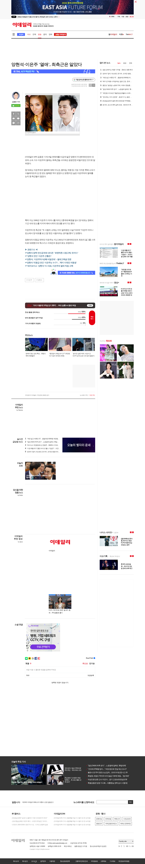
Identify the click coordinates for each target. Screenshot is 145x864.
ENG (112, 16)
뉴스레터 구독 (84, 395)
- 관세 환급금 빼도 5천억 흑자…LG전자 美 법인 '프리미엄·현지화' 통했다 (30, 821)
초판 (127, 16)
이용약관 (52, 861)
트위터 (18, 114)
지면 (122, 16)
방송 (39, 34)
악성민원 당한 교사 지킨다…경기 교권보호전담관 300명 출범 (109, 779)
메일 (13, 118)
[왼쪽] (52, 463)
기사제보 (112, 861)
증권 (124, 63)
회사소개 (16, 861)
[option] (54, 17)
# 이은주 (29, 280)
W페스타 (117, 819)
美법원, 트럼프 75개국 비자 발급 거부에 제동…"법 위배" (107, 776)
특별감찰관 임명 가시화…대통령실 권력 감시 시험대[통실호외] (110, 783)
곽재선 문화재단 (125, 823)
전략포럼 (108, 819)
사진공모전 (127, 819)
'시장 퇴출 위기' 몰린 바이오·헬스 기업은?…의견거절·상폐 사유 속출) (48, 448)
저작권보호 (94, 861)
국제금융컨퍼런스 (111, 823)
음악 (45, 34)
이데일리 (32, 25)
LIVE (13, 17)
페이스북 (13, 114)
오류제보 (103, 861)
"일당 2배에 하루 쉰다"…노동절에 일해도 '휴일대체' (106, 766)
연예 (34, 34)
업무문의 (43, 861)
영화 (50, 34)
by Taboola (20, 410)
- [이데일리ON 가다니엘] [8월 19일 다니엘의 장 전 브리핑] (71, 825)
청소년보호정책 (65, 861)
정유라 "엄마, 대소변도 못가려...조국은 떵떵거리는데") (43, 452)
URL (18, 123)
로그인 (132, 16)
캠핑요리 (99, 823)
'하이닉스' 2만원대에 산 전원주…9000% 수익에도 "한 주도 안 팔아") (48, 445)
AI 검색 (21, 34)
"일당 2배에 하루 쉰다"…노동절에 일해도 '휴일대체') (43, 442)
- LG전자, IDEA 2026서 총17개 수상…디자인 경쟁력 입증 (29, 825)
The (129, 34)
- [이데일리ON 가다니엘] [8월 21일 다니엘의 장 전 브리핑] (71, 818)
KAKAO (13, 123)
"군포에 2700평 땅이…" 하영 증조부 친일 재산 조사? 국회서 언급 (111, 769)
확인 (130, 802)
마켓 (121, 34)
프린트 (18, 118)
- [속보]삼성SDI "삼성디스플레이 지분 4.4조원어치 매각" (29, 818)
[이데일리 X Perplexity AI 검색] (53, 71)
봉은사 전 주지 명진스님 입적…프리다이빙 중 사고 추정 (107, 772)
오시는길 (34, 861)
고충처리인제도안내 (81, 861)
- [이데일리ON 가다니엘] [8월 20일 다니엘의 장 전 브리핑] (71, 821)
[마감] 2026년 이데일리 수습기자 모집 (34, 802)
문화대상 (99, 819)
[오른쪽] (54, 463)
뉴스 (118, 63)
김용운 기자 (16, 102)
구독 (118, 16)
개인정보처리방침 (123, 861)
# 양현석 (39, 280)
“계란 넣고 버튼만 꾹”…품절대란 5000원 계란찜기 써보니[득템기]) (47, 439)
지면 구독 (92, 395)
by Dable (20, 495)
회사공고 (25, 861)
